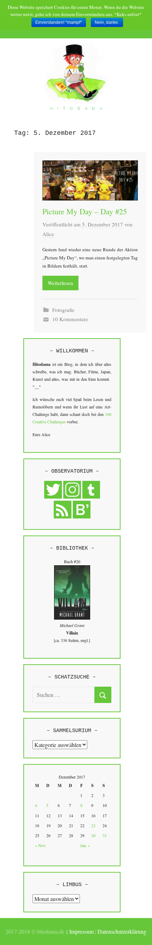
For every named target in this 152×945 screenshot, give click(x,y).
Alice (48, 233)
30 (93, 835)
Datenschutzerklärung (122, 931)
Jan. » (85, 845)
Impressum (81, 931)
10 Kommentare (70, 319)
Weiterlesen (60, 282)
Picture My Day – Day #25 (84, 211)
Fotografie (63, 309)
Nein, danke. (107, 22)
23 (93, 825)
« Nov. (40, 845)
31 (105, 835)
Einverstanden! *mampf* (58, 22)
